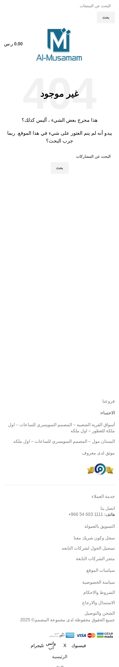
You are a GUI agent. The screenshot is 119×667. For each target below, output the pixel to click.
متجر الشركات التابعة (95, 558)
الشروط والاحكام (99, 592)
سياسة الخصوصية (98, 582)
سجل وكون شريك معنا (94, 538)
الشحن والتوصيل (99, 613)
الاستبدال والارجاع (98, 602)
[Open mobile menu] (113, 44)
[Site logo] (59, 43)
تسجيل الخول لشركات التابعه (88, 548)
